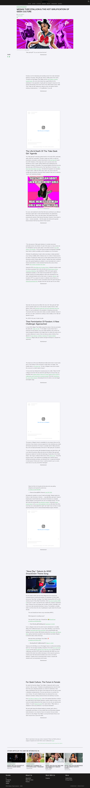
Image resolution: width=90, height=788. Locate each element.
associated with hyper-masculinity (38, 630)
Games (41, 743)
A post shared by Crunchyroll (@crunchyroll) (43, 438)
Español (60, 3)
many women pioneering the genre (37, 264)
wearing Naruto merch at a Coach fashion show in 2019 (45, 374)
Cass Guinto (21, 14)
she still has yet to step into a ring (43, 649)
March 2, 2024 (50, 643)
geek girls (50, 743)
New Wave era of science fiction (41, 267)
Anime (38, 743)
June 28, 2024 (48, 492)
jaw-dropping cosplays (44, 502)
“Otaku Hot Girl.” (36, 328)
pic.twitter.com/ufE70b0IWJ (34, 489)
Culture (38, 3)
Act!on (33, 3)
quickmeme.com (46, 208)
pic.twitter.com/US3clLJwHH (34, 640)
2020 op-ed (52, 455)
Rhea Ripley (53, 632)
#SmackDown (52, 619)
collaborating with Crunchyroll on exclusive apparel (37, 376)
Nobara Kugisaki (38, 703)
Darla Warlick (27, 49)
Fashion (44, 3)
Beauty (48, 3)
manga (53, 743)
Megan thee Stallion (58, 743)
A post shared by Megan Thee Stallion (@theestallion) (43, 146)
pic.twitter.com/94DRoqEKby (34, 621)
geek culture (45, 743)
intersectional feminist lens (32, 281)
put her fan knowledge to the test (42, 504)
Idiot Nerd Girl (53, 160)
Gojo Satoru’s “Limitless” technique (39, 335)
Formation (54, 3)
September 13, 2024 (50, 624)
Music (29, 3)
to (34, 698)
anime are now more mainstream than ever (47, 308)
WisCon (54, 276)
